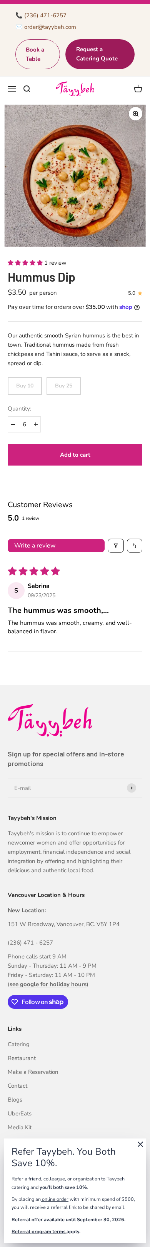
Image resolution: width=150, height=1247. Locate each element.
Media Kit (20, 1127)
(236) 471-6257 (45, 15)
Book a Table (35, 54)
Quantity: (19, 408)
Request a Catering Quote (97, 53)
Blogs (15, 1099)
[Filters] (116, 546)
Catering (19, 1044)
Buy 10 (24, 385)
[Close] (140, 1145)
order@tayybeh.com (50, 27)
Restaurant (22, 1058)
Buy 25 (63, 385)
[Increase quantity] (35, 424)
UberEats (20, 1113)
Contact (17, 1086)
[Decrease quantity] (13, 424)
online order (54, 1199)
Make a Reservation (33, 1072)
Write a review (34, 545)
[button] (26, 263)
